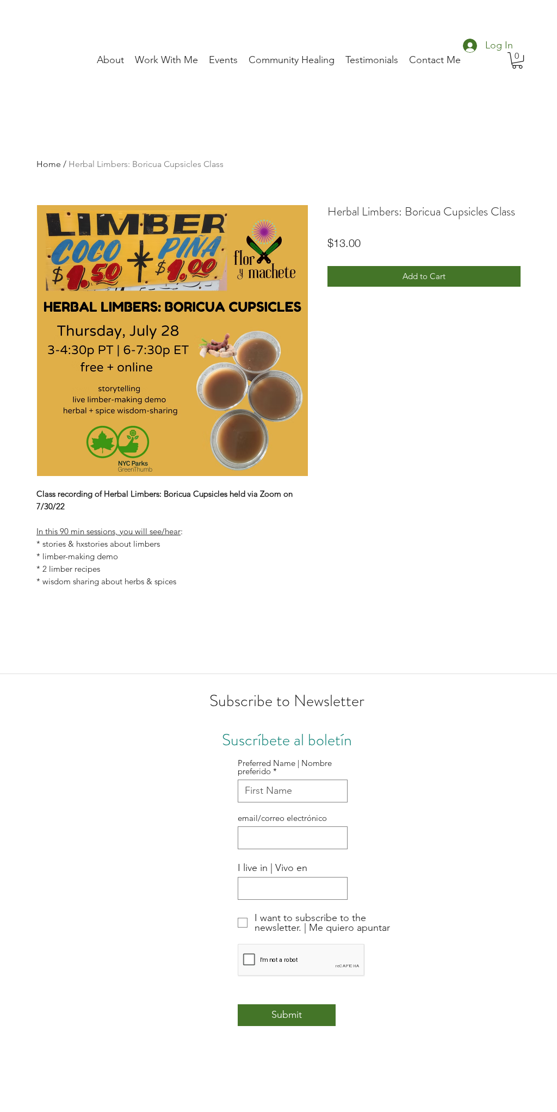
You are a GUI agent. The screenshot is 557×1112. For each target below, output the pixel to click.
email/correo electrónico (282, 818)
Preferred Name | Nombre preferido (285, 767)
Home (48, 164)
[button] (517, 60)
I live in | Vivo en (272, 868)
